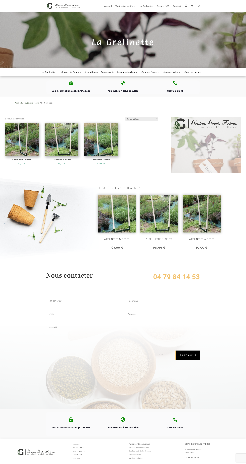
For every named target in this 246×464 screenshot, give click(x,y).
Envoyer (186, 355)
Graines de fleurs (70, 72)
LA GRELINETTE (79, 451)
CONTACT (76, 458)
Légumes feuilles (126, 72)
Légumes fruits (170, 72)
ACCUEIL (76, 444)
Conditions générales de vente (140, 451)
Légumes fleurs (148, 72)
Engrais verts (107, 72)
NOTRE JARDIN (78, 448)
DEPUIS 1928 (77, 455)
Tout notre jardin (124, 6)
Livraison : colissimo (136, 458)
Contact (177, 6)
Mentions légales (135, 454)
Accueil (108, 6)
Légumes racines (192, 72)
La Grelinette (146, 6)
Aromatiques (91, 72)
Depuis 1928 (163, 6)
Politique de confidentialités (139, 448)
